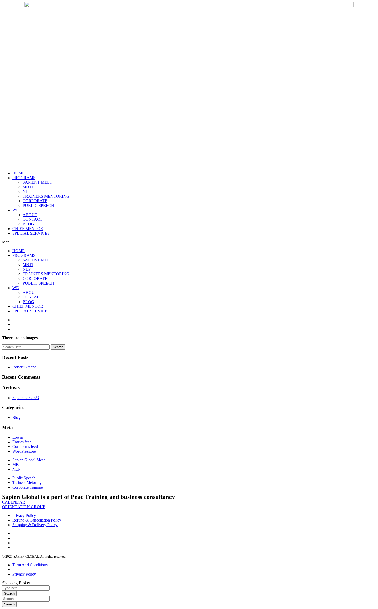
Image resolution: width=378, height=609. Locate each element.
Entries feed (22, 442)
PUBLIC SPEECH (38, 205)
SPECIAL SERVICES (31, 233)
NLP (27, 191)
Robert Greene (24, 367)
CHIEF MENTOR (27, 228)
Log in (17, 437)
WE (15, 210)
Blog (16, 417)
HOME (18, 173)
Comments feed (25, 446)
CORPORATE (35, 201)
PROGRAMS (23, 177)
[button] (189, 242)
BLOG (28, 224)
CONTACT (32, 219)
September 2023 (25, 397)
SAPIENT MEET (37, 182)
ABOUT (30, 215)
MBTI (28, 187)
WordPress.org (24, 451)
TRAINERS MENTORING (46, 196)
